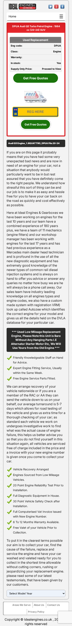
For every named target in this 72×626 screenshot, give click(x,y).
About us (39, 604)
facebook (62, 7)
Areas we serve (21, 604)
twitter (50, 7)
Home (12, 16)
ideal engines (22, 7)
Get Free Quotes (35, 78)
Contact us (53, 604)
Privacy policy (36, 611)
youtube (56, 7)
